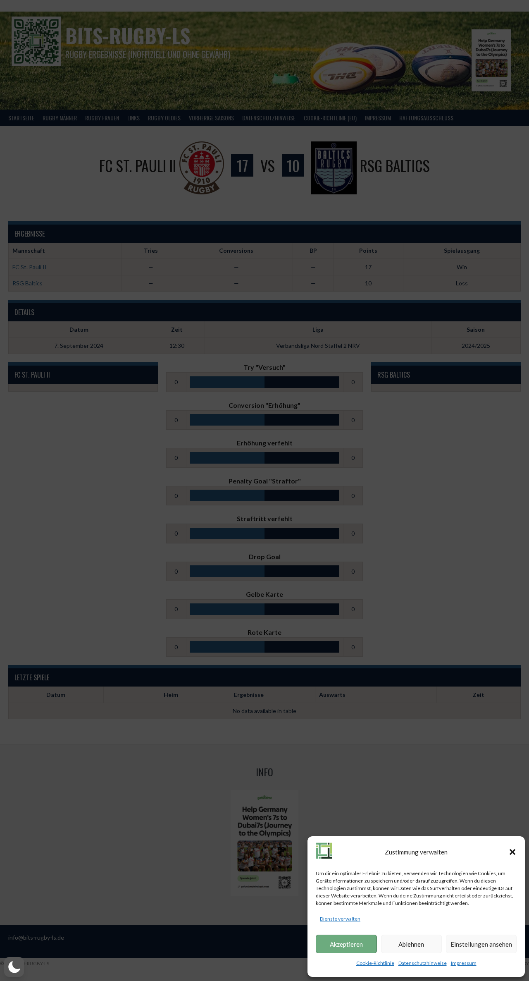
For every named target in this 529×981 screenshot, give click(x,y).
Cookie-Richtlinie (375, 963)
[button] (512, 852)
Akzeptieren (346, 944)
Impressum (464, 963)
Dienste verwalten (340, 919)
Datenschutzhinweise (422, 963)
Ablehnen (411, 944)
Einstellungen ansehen (481, 944)
